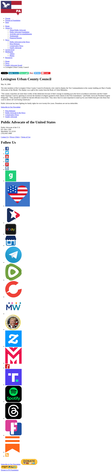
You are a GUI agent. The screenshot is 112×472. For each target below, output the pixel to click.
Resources (8, 58)
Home (7, 26)
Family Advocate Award (13, 65)
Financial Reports (16, 38)
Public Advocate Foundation (19, 32)
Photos (12, 56)
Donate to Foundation (12, 20)
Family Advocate (15, 48)
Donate (7, 18)
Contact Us (5, 137)
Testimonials (14, 36)
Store (7, 22)
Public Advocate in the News (20, 42)
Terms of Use (25, 137)
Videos (12, 54)
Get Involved (9, 50)
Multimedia (9, 52)
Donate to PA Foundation (9, 470)
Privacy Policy (15, 137)
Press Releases (15, 44)
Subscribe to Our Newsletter (10, 107)
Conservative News (16, 46)
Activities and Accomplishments (21, 34)
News (7, 40)
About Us (8, 28)
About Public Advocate (18, 30)
